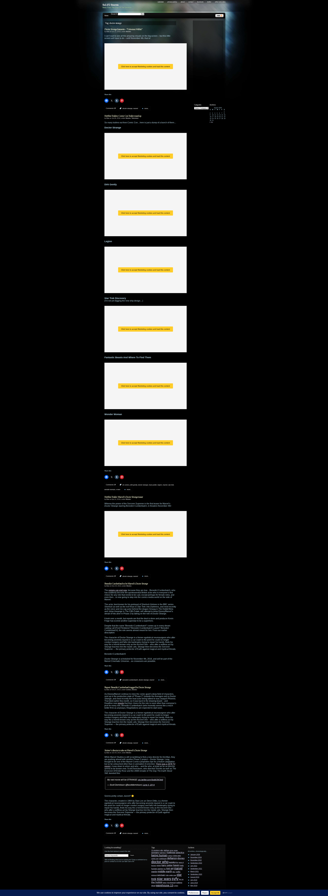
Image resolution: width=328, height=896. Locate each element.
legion (160, 485)
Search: (114, 14)
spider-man (172, 875)
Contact (190, 2)
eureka (172, 862)
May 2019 (193, 885)
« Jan (211, 122)
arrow (171, 850)
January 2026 (195, 854)
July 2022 (193, 866)
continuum (163, 859)
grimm (159, 865)
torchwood (171, 883)
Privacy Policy (172, 2)
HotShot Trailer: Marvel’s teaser (123, 496)
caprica (170, 855)
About (183, 2)
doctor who (159, 862)
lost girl (170, 868)
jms (165, 869)
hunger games (157, 869)
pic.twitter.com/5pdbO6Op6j (150, 779)
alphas (166, 850)
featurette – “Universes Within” (123, 29)
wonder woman (109, 489)
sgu (167, 875)
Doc (107, 31)
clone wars (177, 856)
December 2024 (196, 857)
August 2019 (194, 877)
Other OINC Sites (220, 2)
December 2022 (196, 860)
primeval (154, 875)
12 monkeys (155, 850)
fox (177, 862)
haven (176, 865)
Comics (128, 690)
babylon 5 (163, 853)
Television (135, 118)
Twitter (209, 2)
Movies (128, 31)
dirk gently (133, 485)
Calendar (161, 2)
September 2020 (196, 874)
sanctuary (161, 875)
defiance (172, 858)
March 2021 (194, 871)
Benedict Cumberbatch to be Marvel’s (126, 583)
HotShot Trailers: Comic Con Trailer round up (122, 115)
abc (161, 850)
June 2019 (194, 883)
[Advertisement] (209, 59)
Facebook (200, 2)
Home (106, 16)
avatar (176, 850)
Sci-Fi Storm (110, 4)
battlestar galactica (175, 852)
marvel (135, 108)
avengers (155, 853)
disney (181, 858)
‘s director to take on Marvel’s (125, 750)
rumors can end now (118, 590)
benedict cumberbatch (130, 680)
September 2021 (196, 869)
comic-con (154, 858)
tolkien (165, 882)
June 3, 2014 (149, 784)
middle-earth (165, 871)
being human (159, 855)
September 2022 (196, 863)
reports (121, 703)
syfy (175, 878)
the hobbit (156, 882)
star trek (171, 485)
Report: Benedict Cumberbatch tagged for (127, 687)
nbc (173, 872)
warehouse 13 (164, 885)
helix (182, 865)
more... (146, 108)
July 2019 (193, 880)
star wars (164, 879)
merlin (154, 871)
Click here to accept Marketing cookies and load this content (145, 66)
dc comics (125, 485)
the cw (181, 879)
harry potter (153, 485)
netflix (178, 872)
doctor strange (127, 108)
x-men (118, 489)
